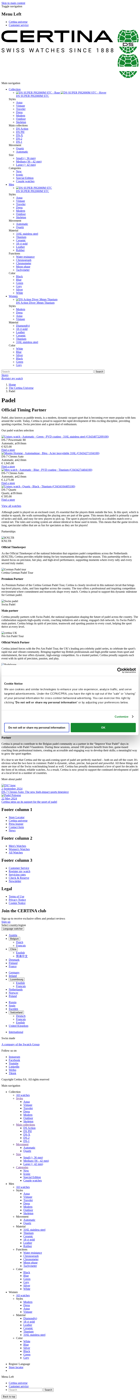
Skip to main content (13, 3)
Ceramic (21, 240)
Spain (12, 1005)
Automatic (22, 151)
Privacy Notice (17, 899)
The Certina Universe (21, 387)
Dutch (19, 942)
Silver (19, 289)
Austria (13, 935)
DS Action (22, 128)
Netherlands (16, 989)
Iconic (19, 174)
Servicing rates (17, 874)
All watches (23, 1095)
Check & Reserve (19, 877)
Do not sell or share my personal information (36, 727)
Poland (13, 996)
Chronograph (23, 260)
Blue (19, 279)
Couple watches (25, 181)
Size (18, 1154)
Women (13, 296)
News (12, 830)
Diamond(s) (23, 325)
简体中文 (22, 956)
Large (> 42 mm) (26, 164)
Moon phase (23, 266)
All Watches (16, 852)
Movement (22, 1144)
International (16, 1032)
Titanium (21, 237)
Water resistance (25, 256)
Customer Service (19, 868)
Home (12, 384)
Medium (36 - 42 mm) (29, 161)
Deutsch (21, 1015)
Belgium (14, 938)
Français (21, 945)
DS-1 (19, 141)
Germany (14, 972)
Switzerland (16, 1012)
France (13, 966)
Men (11, 184)
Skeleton (21, 122)
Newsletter (15, 881)
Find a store (8, 449)
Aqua (19, 102)
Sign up (5, 921)
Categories (22, 1167)
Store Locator (16, 817)
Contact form (16, 827)
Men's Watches (17, 845)
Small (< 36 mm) (26, 158)
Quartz (20, 148)
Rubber (20, 250)
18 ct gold (22, 243)
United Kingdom (18, 1025)
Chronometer (23, 263)
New (19, 171)
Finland (13, 963)
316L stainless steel (27, 233)
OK (103, 727)
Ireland (13, 975)
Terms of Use (16, 896)
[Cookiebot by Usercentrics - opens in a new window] (120, 670)
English (20, 952)
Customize (122, 716)
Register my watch (19, 871)
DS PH (20, 132)
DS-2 (19, 138)
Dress (19, 112)
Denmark (14, 959)
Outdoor (21, 118)
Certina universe (18, 21)
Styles (19, 1098)
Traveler (21, 109)
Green (19, 283)
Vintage (20, 105)
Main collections (25, 1124)
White (19, 292)
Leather (20, 246)
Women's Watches (19, 849)
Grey (19, 286)
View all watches (11, 505)
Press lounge (16, 823)
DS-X (19, 135)
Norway (13, 992)
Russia (12, 1002)
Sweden (13, 1008)
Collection (15, 89)
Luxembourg (16, 979)
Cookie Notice (17, 903)
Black (19, 276)
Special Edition (25, 177)
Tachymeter (23, 269)
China (13, 949)
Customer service (19, 25)
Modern (20, 115)
